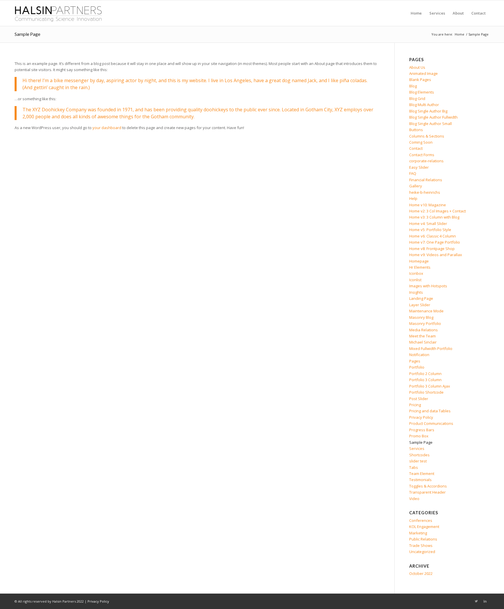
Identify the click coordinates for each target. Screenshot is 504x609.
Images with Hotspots (428, 285)
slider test (418, 461)
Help (413, 198)
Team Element (421, 473)
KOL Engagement (424, 526)
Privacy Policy (421, 417)
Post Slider (418, 398)
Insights (416, 292)
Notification (419, 354)
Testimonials (420, 479)
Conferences (420, 520)
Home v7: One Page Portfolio (434, 242)
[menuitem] (416, 13)
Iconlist (415, 279)
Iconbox (416, 273)
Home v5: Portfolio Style (430, 229)
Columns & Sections (426, 136)
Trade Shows (421, 545)
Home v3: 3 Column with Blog (434, 217)
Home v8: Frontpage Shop (432, 248)
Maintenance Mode (426, 311)
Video (414, 498)
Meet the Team (422, 336)
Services (416, 448)
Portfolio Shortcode (426, 392)
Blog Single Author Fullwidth (433, 117)
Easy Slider (419, 167)
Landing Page (421, 298)
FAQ (412, 173)
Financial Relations (425, 179)
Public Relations (423, 539)
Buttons (416, 129)
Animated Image (423, 73)
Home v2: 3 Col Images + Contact (437, 211)
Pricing (415, 404)
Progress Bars (421, 429)
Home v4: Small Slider (428, 223)
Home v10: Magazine (427, 204)
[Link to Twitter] (476, 601)
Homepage (419, 261)
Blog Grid (417, 98)
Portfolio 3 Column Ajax (429, 386)
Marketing (418, 533)
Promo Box (418, 436)
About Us (417, 67)
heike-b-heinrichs (424, 192)
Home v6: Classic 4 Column (432, 236)
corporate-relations (426, 160)
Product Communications (431, 423)
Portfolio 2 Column (425, 373)
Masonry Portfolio (425, 323)
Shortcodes (419, 454)
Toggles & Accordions (428, 486)
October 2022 (421, 573)
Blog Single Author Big (428, 111)
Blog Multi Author (424, 104)
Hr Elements (419, 267)
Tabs (413, 467)
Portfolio (416, 367)
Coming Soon (421, 142)
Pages (414, 361)
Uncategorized (422, 551)
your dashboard (106, 127)
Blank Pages (420, 79)
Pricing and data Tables (430, 410)
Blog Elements (421, 92)
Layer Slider (419, 304)
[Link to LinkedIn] (485, 601)
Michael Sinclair (423, 342)
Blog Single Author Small (430, 123)
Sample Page (27, 34)
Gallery (415, 186)
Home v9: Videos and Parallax (435, 254)
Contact (416, 148)
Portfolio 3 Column (425, 379)
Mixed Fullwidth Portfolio (430, 348)
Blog (413, 86)
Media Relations (423, 329)
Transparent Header (427, 492)
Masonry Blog (421, 317)
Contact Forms (421, 154)
